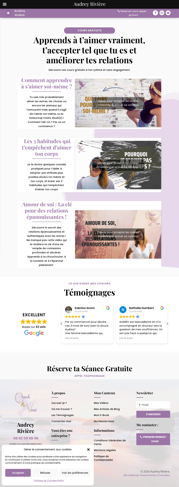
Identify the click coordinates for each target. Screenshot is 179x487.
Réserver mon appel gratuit (133, 13)
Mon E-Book (101, 415)
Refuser (45, 473)
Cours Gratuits (89, 30)
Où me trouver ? (61, 409)
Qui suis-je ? (59, 403)
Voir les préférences (75, 473)
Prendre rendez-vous (155, 439)
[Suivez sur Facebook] (155, 13)
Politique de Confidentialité (49, 480)
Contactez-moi (61, 421)
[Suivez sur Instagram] (161, 12)
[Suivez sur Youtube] (168, 12)
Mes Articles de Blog (107, 409)
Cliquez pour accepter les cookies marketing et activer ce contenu (118, 103)
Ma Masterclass (104, 421)
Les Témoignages (62, 415)
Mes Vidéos (101, 403)
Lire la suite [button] (71, 338)
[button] (88, 449)
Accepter (18, 473)
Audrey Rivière (19, 13)
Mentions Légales (105, 450)
